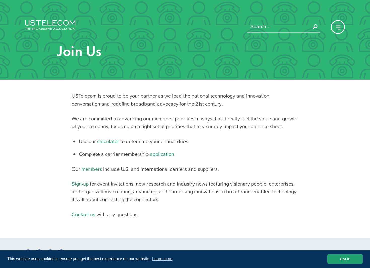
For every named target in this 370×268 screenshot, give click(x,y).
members (91, 169)
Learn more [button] (162, 259)
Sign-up (80, 184)
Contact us (83, 214)
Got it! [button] (345, 259)
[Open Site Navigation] (338, 27)
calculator (108, 141)
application (162, 154)
